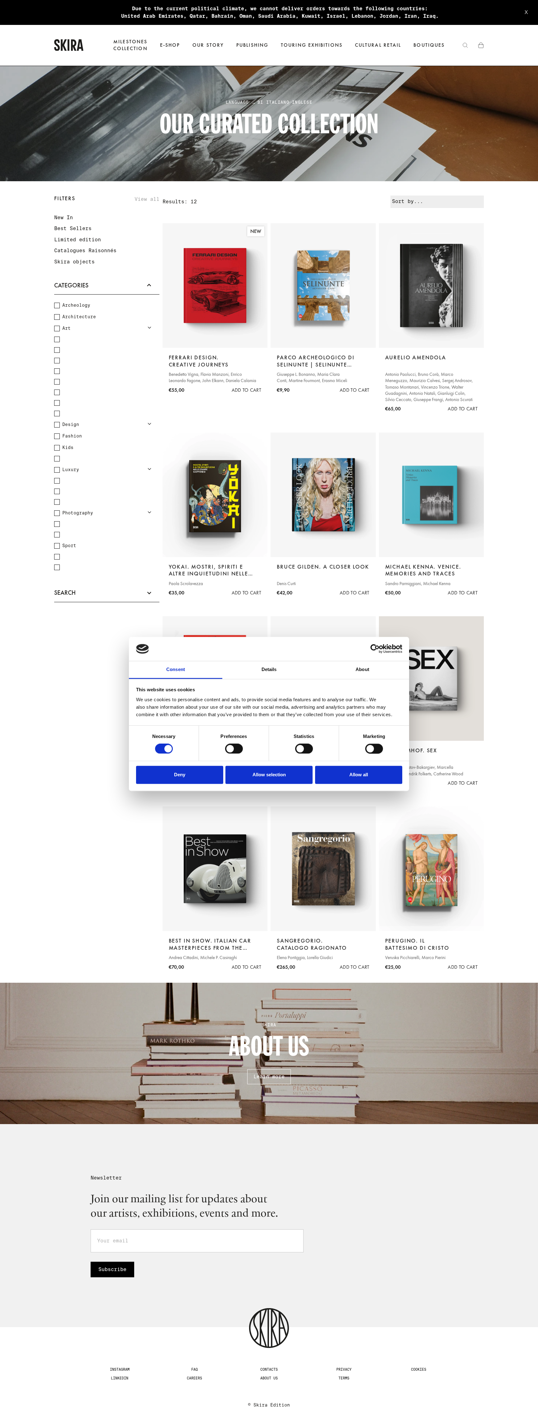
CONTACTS (269, 1369)
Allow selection (269, 774)
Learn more (269, 1076)
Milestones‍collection (130, 45)
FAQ (194, 1369)
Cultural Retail (378, 45)
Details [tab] (269, 669)
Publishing (252, 45)
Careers (194, 1378)
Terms (343, 1378)
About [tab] (362, 669)
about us (269, 1378)
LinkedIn (119, 1378)
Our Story (208, 45)
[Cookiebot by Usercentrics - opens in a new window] (375, 649)
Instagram (120, 1369)
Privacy (344, 1369)
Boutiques (429, 45)
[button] (170, 45)
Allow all (358, 774)
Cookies (418, 1369)
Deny (179, 774)
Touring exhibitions (311, 45)
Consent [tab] (175, 669)
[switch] (234, 749)
